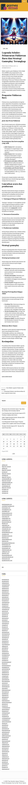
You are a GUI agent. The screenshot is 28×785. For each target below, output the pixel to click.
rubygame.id (5, 639)
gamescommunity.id (6, 702)
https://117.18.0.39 (6, 470)
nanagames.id (5, 716)
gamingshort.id (5, 679)
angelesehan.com (6, 520)
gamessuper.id (5, 598)
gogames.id (5, 753)
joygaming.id (5, 714)
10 (3, 441)
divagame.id (5, 627)
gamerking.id (5, 725)
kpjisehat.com (5, 537)
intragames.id (5, 651)
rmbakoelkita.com (6, 518)
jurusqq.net (4, 472)
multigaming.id (5, 744)
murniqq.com (5, 491)
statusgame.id (5, 590)
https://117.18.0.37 (6, 484)
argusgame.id (5, 641)
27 (14, 446)
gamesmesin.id (5, 593)
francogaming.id (6, 681)
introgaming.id (5, 653)
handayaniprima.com (7, 513)
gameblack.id (5, 693)
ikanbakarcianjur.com (7, 535)
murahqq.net (5, 475)
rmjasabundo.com (6, 528)
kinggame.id (5, 767)
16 (24, 441)
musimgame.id (5, 621)
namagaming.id (5, 584)
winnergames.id (6, 634)
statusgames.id (5, 758)
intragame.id (5, 658)
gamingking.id (5, 734)
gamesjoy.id (5, 704)
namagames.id (5, 609)
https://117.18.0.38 (6, 480)
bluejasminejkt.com (6, 521)
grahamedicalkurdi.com (7, 557)
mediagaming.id (6, 713)
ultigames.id (5, 755)
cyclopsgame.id (5, 720)
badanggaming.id (6, 690)
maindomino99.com (6, 479)
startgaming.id (5, 588)
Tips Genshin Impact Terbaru (16, 781)
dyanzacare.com (6, 558)
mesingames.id (5, 602)
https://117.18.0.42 (6, 473)
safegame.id (5, 646)
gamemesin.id (5, 613)
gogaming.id (5, 739)
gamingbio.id (5, 648)
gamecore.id (5, 611)
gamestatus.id (5, 763)
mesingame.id (5, 623)
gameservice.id (5, 684)
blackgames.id (5, 674)
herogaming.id (5, 579)
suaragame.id (5, 656)
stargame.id (5, 630)
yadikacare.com (6, 551)
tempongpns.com (6, 507)
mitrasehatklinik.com (7, 539)
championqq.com (6, 486)
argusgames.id (5, 635)
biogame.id (4, 663)
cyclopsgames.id (6, 707)
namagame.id (5, 628)
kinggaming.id (5, 737)
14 (17, 441)
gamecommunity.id (6, 721)
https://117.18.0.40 (6, 487)
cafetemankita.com (6, 527)
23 (24, 443)
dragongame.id (5, 769)
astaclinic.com (5, 553)
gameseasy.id (5, 748)
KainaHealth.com (6, 548)
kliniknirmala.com (6, 544)
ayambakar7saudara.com (8, 506)
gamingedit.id (5, 677)
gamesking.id (5, 749)
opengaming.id (5, 632)
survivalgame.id (6, 644)
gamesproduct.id (6, 669)
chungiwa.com (5, 534)
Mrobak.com (5, 523)
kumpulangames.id (6, 662)
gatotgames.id (5, 672)
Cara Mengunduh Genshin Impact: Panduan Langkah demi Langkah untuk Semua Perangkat (13, 422)
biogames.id (5, 649)
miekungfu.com (5, 525)
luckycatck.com (5, 516)
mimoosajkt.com (6, 530)
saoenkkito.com (5, 511)
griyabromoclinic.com (7, 560)
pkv (3, 567)
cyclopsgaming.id (6, 718)
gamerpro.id (5, 727)
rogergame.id (5, 695)
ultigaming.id (5, 742)
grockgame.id (5, 642)
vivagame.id (5, 625)
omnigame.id (5, 660)
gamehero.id (5, 614)
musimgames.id (6, 607)
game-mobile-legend (7, 376)
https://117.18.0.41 (6, 477)
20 (14, 443)
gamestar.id (4, 620)
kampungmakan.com (7, 514)
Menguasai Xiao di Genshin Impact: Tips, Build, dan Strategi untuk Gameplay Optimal (13, 409)
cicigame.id (4, 698)
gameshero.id (5, 591)
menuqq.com (5, 493)
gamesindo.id (5, 595)
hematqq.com (5, 489)
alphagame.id (5, 697)
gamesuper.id (5, 618)
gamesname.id (5, 751)
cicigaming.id (5, 676)
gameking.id (5, 762)
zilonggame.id (5, 637)
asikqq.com (4, 465)
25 (7, 446)
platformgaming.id (6, 735)
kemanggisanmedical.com (8, 543)
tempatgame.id (5, 667)
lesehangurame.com (7, 504)
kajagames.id (5, 711)
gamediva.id (5, 616)
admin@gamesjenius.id (6, 67)
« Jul (13, 453)
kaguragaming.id (6, 730)
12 (10, 441)
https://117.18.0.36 (6, 466)
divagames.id (5, 604)
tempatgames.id (6, 655)
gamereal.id (5, 683)
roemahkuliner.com (6, 509)
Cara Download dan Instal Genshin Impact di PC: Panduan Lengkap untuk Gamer (14, 414)
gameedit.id (5, 688)
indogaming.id (5, 583)
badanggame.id (5, 700)
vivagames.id (5, 606)
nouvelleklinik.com (6, 546)
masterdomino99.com (7, 482)
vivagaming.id (5, 586)
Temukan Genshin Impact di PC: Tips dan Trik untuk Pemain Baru (13, 426)
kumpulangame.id (6, 665)
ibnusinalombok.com (7, 555)
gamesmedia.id (5, 709)
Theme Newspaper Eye (8, 783)
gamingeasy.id (5, 728)
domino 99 (14, 208)
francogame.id (5, 691)
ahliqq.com (4, 468)
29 (20, 446)
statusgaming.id (6, 746)
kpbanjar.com (5, 541)
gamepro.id (4, 765)
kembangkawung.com (7, 532)
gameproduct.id (5, 686)
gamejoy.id (4, 723)
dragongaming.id (6, 741)
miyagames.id (5, 670)
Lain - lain (5, 48)
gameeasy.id (5, 760)
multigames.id (5, 756)
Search (4, 400)
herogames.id (5, 600)
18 (7, 443)
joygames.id (5, 706)
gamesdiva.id (5, 597)
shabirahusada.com (6, 550)
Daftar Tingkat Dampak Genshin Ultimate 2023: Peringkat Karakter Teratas (13, 418)
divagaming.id (5, 581)
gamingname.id (5, 732)
